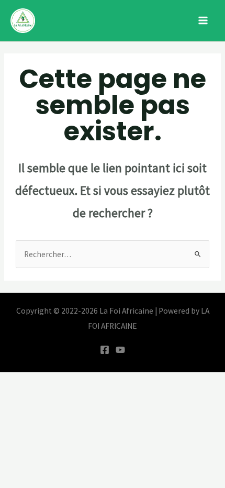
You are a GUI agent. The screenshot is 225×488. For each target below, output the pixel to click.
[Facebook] (104, 349)
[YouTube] (120, 349)
